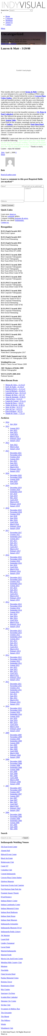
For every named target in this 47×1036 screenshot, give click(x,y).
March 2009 (14, 753)
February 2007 (15, 808)
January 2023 (15, 441)
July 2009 (13, 745)
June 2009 (13, 747)
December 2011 (15, 684)
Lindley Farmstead (7, 943)
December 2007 (16, 788)
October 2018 (15, 514)
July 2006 (13, 825)
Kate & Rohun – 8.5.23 (13, 411)
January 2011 (15, 704)
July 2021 (13, 461)
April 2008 (14, 778)
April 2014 (14, 620)
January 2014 (15, 626)
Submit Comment (7, 205)
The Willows (5, 1020)
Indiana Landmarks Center (10, 905)
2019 (7, 486)
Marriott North (6, 955)
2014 (7, 602)
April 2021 (14, 465)
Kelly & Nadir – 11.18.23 (14, 387)
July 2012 (13, 667)
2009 (7, 733)
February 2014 (15, 624)
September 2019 (16, 492)
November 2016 (16, 559)
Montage (4, 966)
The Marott (5, 1016)
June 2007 (13, 800)
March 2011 (14, 700)
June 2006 (13, 827)
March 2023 (14, 436)
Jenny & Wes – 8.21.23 (13, 407)
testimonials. (19, 220)
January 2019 (15, 506)
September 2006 (16, 821)
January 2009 (15, 757)
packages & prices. (21, 218)
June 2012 (13, 669)
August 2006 (14, 823)
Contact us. (5, 222)
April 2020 (14, 483)
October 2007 (15, 792)
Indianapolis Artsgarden (9, 924)
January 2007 (15, 810)
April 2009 (14, 751)
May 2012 (13, 671)
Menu (3, 28)
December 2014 (16, 604)
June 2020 (13, 481)
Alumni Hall (5, 851)
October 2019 (15, 490)
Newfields (4, 970)
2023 (7, 426)
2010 (7, 706)
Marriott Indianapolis (8, 951)
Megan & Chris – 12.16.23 (15, 385)
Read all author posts (8, 175)
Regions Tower (6, 982)
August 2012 (14, 665)
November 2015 (16, 579)
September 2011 (16, 690)
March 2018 (14, 524)
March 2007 (14, 806)
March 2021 (14, 467)
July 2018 (13, 516)
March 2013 (14, 649)
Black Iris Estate (7, 858)
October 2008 (15, 765)
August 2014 (14, 612)
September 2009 (16, 741)
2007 (7, 786)
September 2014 (16, 610)
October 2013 (15, 635)
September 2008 (16, 767)
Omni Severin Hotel (8, 974)
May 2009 (13, 749)
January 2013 (15, 653)
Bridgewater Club (7, 862)
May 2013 (13, 645)
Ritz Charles (5, 989)
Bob (3, 152)
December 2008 (16, 761)
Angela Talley (11, 120)
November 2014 (16, 606)
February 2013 (15, 651)
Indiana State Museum (9, 920)
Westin (3, 1024)
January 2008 (15, 784)
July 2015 (13, 588)
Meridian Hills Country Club (11, 962)
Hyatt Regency (6, 897)
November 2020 (16, 477)
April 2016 (14, 567)
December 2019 (16, 488)
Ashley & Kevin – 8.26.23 (15, 405)
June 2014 (13, 616)
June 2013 (13, 643)
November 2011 (16, 686)
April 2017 (14, 547)
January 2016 (15, 573)
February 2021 (15, 469)
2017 (7, 530)
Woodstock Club (7, 1028)
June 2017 (13, 543)
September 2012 (16, 663)
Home (3, 44)
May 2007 (13, 802)
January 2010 (15, 731)
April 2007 (14, 804)
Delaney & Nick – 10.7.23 (15, 395)
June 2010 (13, 720)
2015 (7, 575)
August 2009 (14, 743)
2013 (7, 629)
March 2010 (14, 727)
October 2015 (15, 582)
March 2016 (14, 569)
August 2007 (14, 796)
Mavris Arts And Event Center (12, 959)
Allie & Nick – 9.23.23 (13, 399)
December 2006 (16, 814)
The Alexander (6, 1013)
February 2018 (15, 526)
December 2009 (16, 735)
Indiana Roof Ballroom (9, 912)
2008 (7, 759)
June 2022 (13, 445)
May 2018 (13, 520)
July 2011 (13, 694)
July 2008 (13, 772)
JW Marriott (5, 935)
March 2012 (14, 676)
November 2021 (16, 455)
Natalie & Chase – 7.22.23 (15, 413)
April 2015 (14, 594)
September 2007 (16, 794)
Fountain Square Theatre (10, 893)
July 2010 (13, 718)
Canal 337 (4, 866)
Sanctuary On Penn (8, 993)
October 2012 (15, 661)
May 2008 (13, 776)
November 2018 (16, 512)
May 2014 (13, 618)
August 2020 (14, 479)
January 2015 (15, 600)
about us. (13, 214)
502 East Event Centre (9, 847)
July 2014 (13, 614)
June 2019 (13, 496)
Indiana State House (8, 916)
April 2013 (14, 647)
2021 (7, 451)
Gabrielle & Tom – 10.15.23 (15, 393)
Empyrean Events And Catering (12, 885)
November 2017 (16, 532)
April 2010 (14, 725)
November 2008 (16, 763)
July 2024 (13, 424)
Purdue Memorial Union (9, 978)
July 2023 (13, 430)
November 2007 (16, 790)
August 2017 (14, 539)
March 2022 (14, 447)
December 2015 (16, 577)
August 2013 (14, 639)
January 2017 (15, 553)
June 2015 (13, 590)
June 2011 (13, 696)
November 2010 (16, 710)
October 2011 (15, 688)
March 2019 (14, 502)
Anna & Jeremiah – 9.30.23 (15, 397)
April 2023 (14, 434)
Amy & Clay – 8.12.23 (13, 409)
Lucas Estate (5, 947)
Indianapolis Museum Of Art (11, 928)
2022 (7, 443)
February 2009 (15, 755)
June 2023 (13, 432)
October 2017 (15, 535)
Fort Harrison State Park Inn (11, 889)
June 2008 (13, 774)
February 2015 (15, 598)
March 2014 (14, 622)
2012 (7, 655)
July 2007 (13, 798)
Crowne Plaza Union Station (11, 878)
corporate (11, 216)
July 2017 (13, 541)
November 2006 (16, 816)
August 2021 (14, 459)
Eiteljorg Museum (7, 881)
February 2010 (15, 729)
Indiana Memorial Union (10, 908)
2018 (7, 508)
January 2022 (15, 449)
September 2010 (16, 714)
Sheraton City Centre (8, 1001)
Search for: (5, 10)
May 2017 (13, 545)
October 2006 (15, 819)
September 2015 (16, 584)
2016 (7, 555)
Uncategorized (11, 44)
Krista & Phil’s (31, 92)
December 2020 (16, 475)
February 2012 (15, 678)
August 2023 (14, 428)
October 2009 (15, 739)
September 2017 (16, 537)
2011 (7, 682)
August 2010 (14, 716)
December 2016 (16, 557)
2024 (7, 422)
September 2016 (16, 563)
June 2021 (13, 463)
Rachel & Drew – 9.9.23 (14, 403)
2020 (7, 473)
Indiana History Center (9, 901)
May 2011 (13, 698)
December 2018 (16, 510)
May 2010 (13, 723)
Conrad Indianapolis (8, 874)
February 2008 (15, 782)
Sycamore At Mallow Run (10, 1009)
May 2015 (13, 592)
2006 (7, 812)
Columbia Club (6, 870)
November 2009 (16, 737)
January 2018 (15, 528)
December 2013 (16, 631)
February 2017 (15, 551)
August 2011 (14, 692)
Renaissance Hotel (7, 986)
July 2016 (13, 565)
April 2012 (14, 673)
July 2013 (13, 641)
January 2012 (15, 680)
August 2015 (14, 586)
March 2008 (14, 780)
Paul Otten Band (37, 124)
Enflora (10, 124)
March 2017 (14, 549)
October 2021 (15, 457)
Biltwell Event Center (9, 854)
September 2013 (16, 637)
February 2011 (15, 702)
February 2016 (15, 571)
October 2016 (15, 561)
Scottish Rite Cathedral (9, 997)
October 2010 (15, 712)
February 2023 (15, 439)
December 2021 (16, 453)
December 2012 (16, 657)
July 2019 (13, 494)
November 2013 (16, 633)
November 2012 (16, 659)
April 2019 (14, 500)
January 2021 (15, 471)
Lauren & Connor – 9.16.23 (15, 401)
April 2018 (14, 522)
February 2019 (15, 504)
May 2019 (13, 498)
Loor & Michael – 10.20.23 (15, 391)
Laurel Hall (5, 939)
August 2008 (14, 770)
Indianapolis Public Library (11, 932)
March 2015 (14, 596)
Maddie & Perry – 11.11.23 (15, 389)
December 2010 (16, 708)
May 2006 (13, 829)
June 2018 (13, 518)
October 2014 (15, 608)
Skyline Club (5, 1005)
